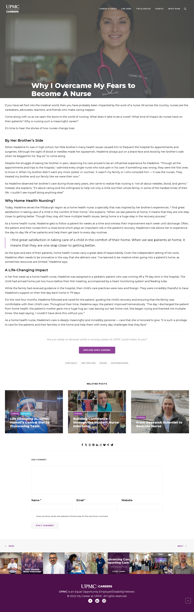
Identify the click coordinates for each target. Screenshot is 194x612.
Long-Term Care (88, 363)
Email (80, 500)
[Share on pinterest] (93, 445)
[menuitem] (108, 9)
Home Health (71, 363)
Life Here (126, 9)
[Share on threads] (89, 445)
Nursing (103, 363)
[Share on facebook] (82, 445)
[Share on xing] (108, 445)
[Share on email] (111, 445)
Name (36, 500)
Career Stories (108, 9)
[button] (186, 9)
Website (127, 500)
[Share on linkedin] (97, 445)
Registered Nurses (119, 363)
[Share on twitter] (86, 445)
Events (159, 9)
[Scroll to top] (188, 600)
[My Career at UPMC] (13, 9)
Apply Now (174, 9)
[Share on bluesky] (104, 445)
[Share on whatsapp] (100, 445)
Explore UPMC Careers (97, 350)
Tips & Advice (143, 9)
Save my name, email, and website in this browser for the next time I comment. (72, 516)
